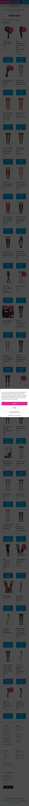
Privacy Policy (18, 415)
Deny (14, 407)
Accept (15, 403)
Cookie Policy (11, 415)
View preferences (14, 412)
